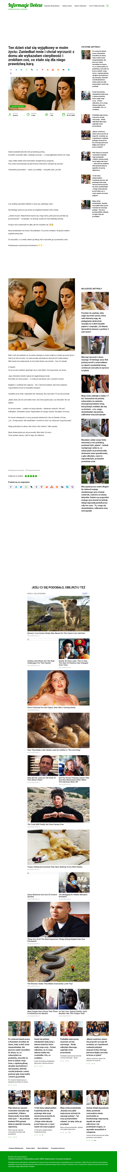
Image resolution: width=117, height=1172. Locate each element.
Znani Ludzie (67, 6)
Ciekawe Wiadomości (52, 6)
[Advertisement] (58, 30)
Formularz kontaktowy (63, 1159)
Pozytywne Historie (96, 6)
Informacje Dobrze (25, 5)
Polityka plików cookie (31, 1159)
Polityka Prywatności (15, 1159)
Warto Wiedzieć (80, 6)
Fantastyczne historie (16, 470)
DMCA (42, 1159)
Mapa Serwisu (50, 1159)
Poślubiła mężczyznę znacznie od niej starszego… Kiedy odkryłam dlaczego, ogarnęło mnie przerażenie (100, 120)
